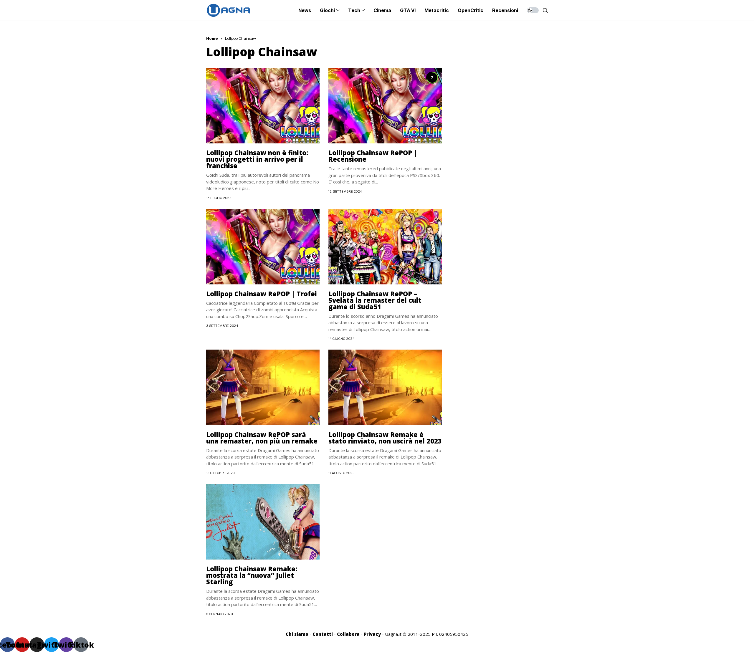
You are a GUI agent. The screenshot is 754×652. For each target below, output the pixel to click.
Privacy (372, 634)
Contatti (322, 634)
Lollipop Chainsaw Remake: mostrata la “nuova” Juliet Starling (251, 575)
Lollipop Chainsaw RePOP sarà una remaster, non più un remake (262, 437)
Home (212, 38)
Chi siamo (297, 634)
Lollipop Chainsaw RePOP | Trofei (261, 293)
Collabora (348, 634)
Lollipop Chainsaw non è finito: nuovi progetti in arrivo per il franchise (257, 159)
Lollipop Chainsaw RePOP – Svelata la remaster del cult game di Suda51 (374, 300)
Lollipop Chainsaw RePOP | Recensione (372, 155)
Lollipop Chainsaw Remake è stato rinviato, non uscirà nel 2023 (385, 437)
